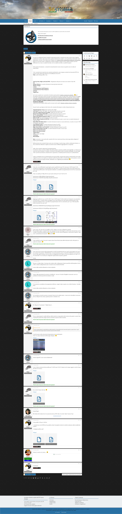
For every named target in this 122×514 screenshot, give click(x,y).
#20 (80, 463)
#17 (80, 408)
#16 (80, 387)
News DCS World (88, 72)
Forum (30, 21)
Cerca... (31, 23)
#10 (80, 293)
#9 (80, 281)
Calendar (68, 21)
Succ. (33, 52)
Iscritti (35, 23)
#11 (80, 302)
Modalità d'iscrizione (42, 37)
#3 (80, 196)
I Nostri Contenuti (79, 497)
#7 (80, 261)
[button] (37, 21)
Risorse (61, 21)
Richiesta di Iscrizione (90, 64)
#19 (80, 449)
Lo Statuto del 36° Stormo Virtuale (45, 39)
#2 (80, 164)
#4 (80, 227)
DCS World (87, 77)
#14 (80, 355)
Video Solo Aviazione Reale (91, 79)
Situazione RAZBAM (89, 68)
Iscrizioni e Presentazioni (90, 66)
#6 (80, 249)
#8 (80, 272)
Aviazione (87, 83)
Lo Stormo (41, 21)
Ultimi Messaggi (86, 62)
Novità (34, 21)
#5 (80, 238)
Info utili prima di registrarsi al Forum (45, 35)
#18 (80, 420)
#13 (80, 325)
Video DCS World (88, 74)
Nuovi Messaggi (26, 23)
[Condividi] (79, 55)
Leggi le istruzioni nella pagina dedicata (32, 505)
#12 (80, 313)
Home (25, 21)
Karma (26, 50)
